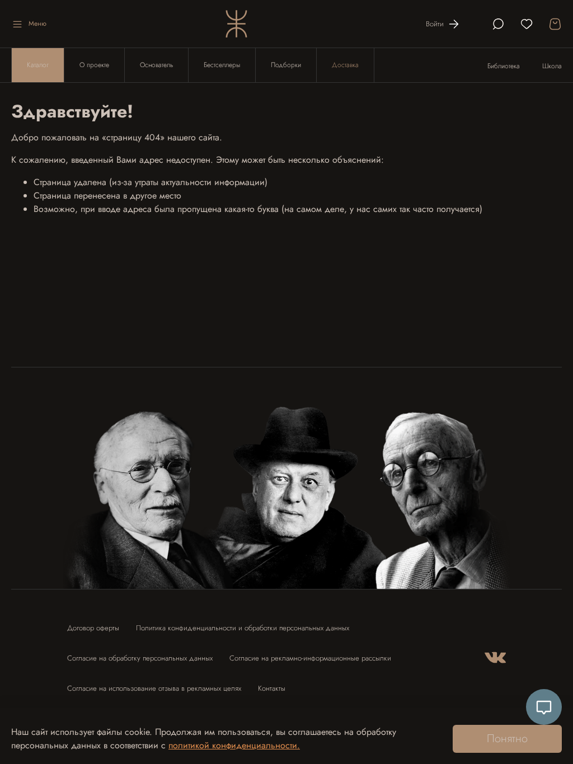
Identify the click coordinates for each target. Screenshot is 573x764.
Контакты (271, 688)
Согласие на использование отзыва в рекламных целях (154, 688)
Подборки (286, 65)
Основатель (156, 65)
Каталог (38, 65)
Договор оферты (93, 627)
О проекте (94, 65)
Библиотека (503, 66)
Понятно (507, 738)
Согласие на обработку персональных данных (140, 658)
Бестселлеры (222, 65)
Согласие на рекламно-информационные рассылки (310, 658)
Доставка (345, 65)
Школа (552, 66)
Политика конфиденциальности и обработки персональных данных (242, 627)
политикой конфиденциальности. (234, 745)
